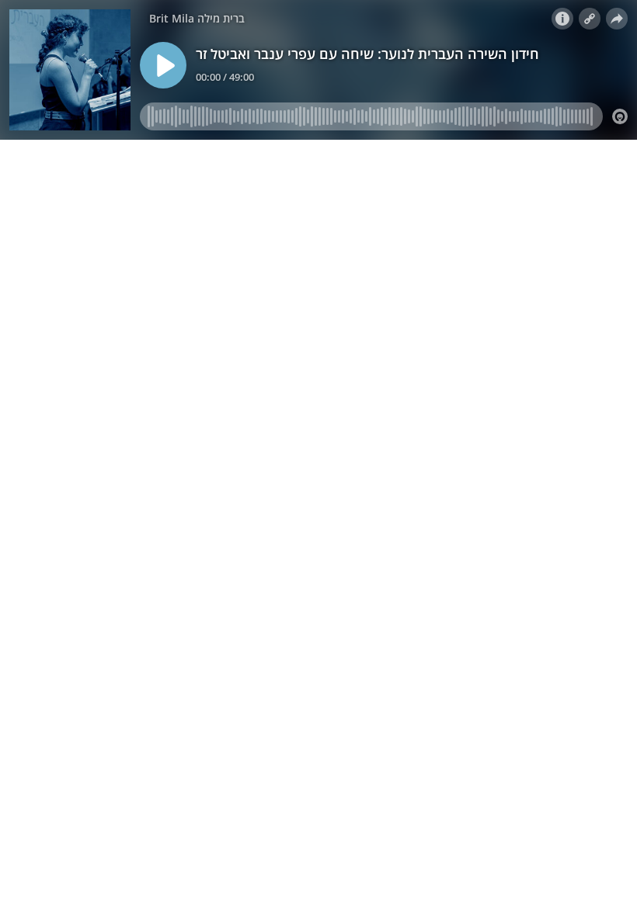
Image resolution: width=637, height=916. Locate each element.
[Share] (617, 18)
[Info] (562, 18)
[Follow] (589, 18)
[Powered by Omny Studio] (620, 116)
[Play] (163, 65)
